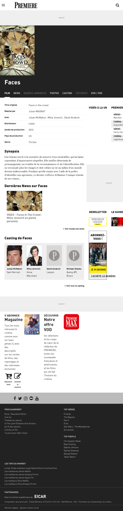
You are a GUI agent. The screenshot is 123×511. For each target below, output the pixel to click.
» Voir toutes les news (73, 228)
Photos (54, 93)
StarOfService (66, 502)
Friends (67, 414)
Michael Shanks (74, 268)
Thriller (33, 142)
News (17, 93)
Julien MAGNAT (37, 111)
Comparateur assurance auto (16, 502)
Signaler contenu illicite (29, 508)
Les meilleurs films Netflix (16, 480)
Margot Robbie (70, 453)
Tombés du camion (13, 420)
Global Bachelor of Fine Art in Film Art (44, 502)
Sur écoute (69, 429)
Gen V (66, 420)
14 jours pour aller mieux (15, 433)
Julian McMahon (37, 117)
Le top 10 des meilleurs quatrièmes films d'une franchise (30, 468)
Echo (66, 423)
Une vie (7, 417)
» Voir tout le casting (74, 285)
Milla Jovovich (55, 117)
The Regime (69, 417)
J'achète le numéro (99, 276)
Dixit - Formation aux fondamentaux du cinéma (92, 502)
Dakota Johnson (71, 447)
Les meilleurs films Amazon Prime (20, 484)
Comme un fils (11, 429)
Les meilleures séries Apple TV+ (19, 477)
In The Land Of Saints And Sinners (20, 423)
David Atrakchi (72, 117)
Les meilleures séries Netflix (17, 471)
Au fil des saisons (12, 426)
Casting (67, 93)
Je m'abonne (98, 269)
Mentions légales (11, 508)
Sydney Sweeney (71, 450)
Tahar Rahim (70, 456)
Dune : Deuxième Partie (15, 414)
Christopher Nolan (72, 441)
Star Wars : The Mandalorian (77, 426)
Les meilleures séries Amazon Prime (21, 474)
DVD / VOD (96, 93)
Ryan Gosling (70, 444)
